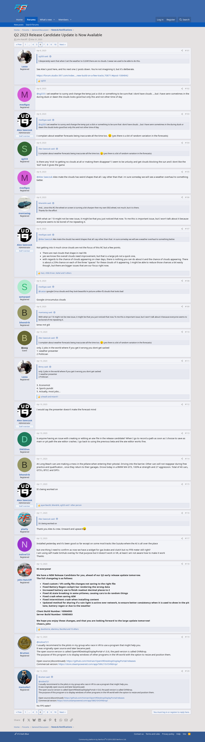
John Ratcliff (21, 39)
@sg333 (41, 93)
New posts (18, 24)
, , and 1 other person (61, 505)
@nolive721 (43, 641)
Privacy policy (168, 734)
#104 (187, 143)
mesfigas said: (45, 120)
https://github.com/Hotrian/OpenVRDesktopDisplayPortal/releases (101, 660)
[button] (54, 19)
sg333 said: (43, 56)
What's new (46, 19)
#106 (187, 197)
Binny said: (43, 366)
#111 (187, 361)
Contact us (139, 734)
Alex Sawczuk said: (47, 148)
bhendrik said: (45, 203)
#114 (187, 458)
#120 (187, 671)
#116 (187, 513)
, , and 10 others (60, 629)
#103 (187, 114)
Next (62, 44)
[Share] (182, 50)
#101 (187, 50)
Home (19, 19)
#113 (187, 433)
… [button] (29, 44)
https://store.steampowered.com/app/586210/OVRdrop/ (88, 664)
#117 (187, 538)
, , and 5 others (56, 273)
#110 (187, 332)
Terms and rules (153, 734)
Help (178, 734)
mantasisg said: (45, 312)
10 (55, 44)
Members (63, 19)
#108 (187, 281)
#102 (187, 88)
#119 (187, 637)
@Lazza (42, 291)
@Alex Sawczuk (45, 176)
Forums (31, 19)
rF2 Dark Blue (23, 734)
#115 (187, 484)
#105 (187, 172)
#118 (187, 564)
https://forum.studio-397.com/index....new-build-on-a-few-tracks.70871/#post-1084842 (82, 75)
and (49, 397)
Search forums (32, 24)
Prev (20, 44)
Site (184, 734)
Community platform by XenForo (102, 739)
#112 (187, 404)
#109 (187, 306)
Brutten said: (44, 677)
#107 (187, 228)
